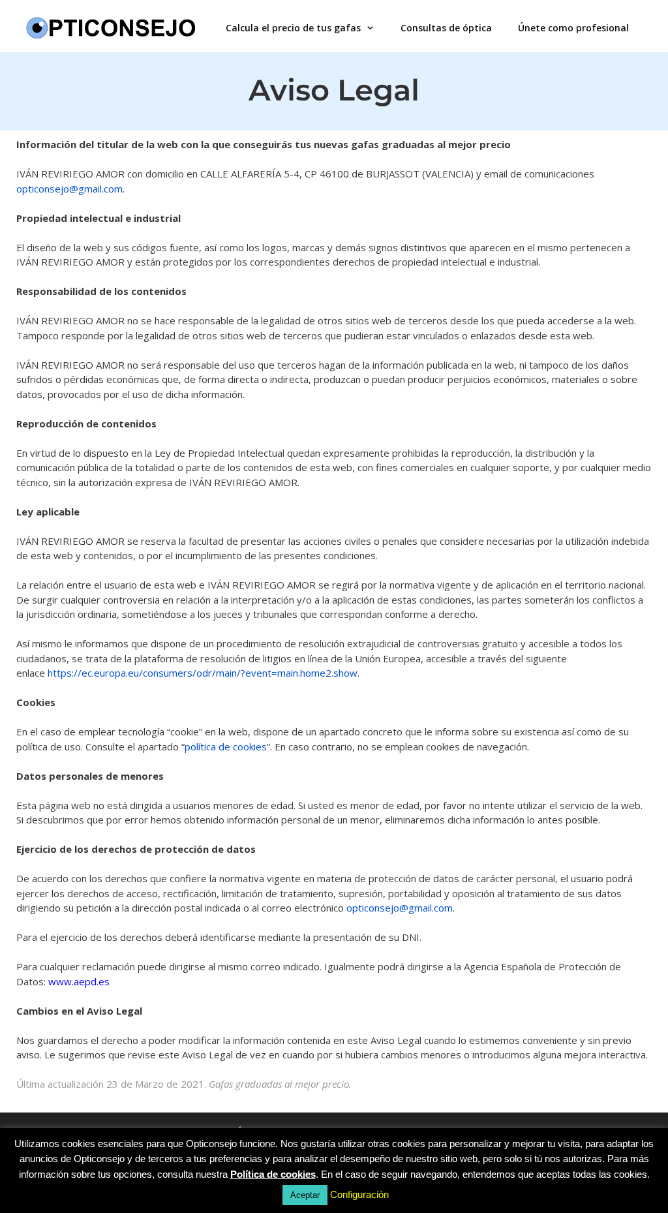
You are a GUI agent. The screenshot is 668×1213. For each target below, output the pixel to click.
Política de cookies (273, 1174)
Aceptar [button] (305, 1195)
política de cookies (226, 746)
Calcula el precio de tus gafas (293, 28)
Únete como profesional (573, 28)
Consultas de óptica (446, 28)
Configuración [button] (359, 1194)
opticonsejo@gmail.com (69, 188)
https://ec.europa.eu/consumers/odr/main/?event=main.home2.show (202, 672)
